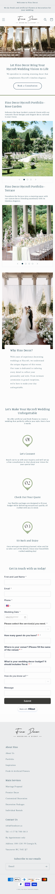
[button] (3, 19)
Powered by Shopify (33, 889)
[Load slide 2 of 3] (27, 179)
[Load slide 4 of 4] (32, 263)
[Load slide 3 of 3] (31, 179)
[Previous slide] (19, 179)
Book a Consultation (28, 86)
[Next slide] (36, 179)
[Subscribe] (46, 866)
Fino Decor (24, 889)
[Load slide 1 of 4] (22, 263)
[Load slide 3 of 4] (29, 263)
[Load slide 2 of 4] (26, 263)
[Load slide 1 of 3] (24, 179)
